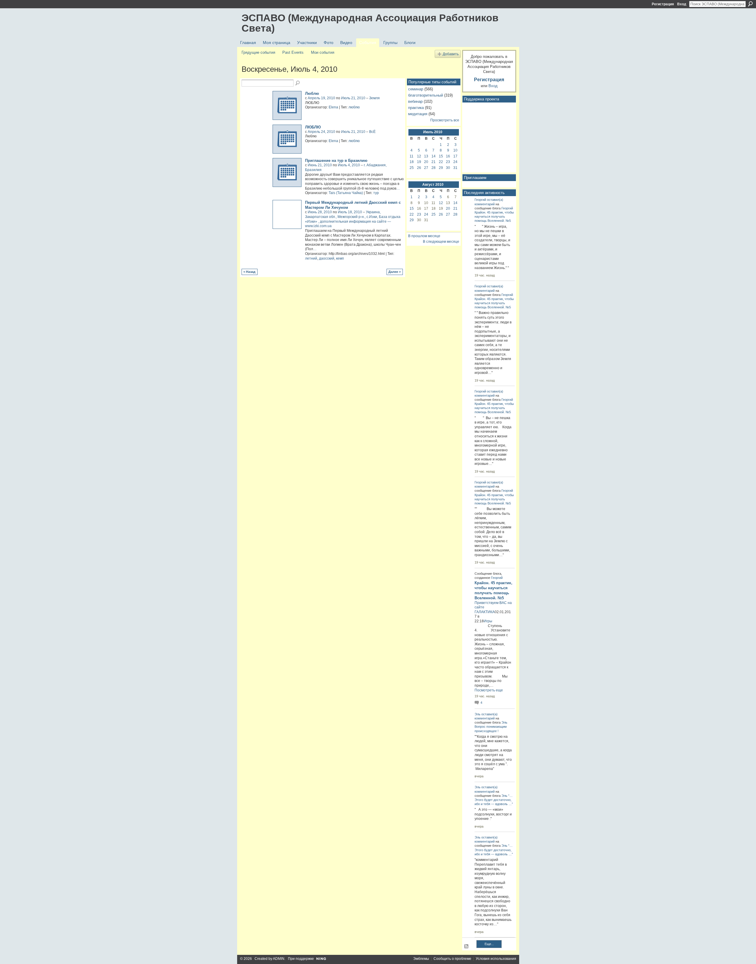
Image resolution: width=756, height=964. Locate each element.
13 (426, 156)
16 (448, 156)
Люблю (312, 93)
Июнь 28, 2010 (320, 212)
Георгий (480, 199)
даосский (326, 258)
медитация (417, 114)
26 (419, 168)
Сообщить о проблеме (452, 959)
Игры (488, 621)
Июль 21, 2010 (353, 98)
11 (411, 156)
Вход (681, 4)
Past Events (293, 52)
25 (412, 168)
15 (441, 156)
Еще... (489, 944)
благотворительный (425, 95)
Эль (477, 714)
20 (426, 162)
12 (419, 156)
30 (448, 168)
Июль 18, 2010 (350, 212)
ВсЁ (372, 132)
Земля (374, 98)
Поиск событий (298, 83)
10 (455, 150)
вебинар (415, 101)
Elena (333, 107)
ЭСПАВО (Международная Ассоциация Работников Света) (370, 23)
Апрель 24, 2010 (321, 132)
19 (419, 162)
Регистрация (663, 4)
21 (433, 162)
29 (441, 168)
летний (311, 258)
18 (412, 162)
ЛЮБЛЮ (313, 127)
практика (416, 107)
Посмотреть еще (489, 690)
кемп (340, 258)
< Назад (249, 271)
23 (448, 162)
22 (441, 162)
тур (376, 193)
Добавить (451, 54)
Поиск (750, 3)
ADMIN (278, 959)
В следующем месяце (441, 242)
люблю (354, 107)
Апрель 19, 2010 (321, 98)
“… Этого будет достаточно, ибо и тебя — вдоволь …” (494, 800)
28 (433, 168)
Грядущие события (258, 52)
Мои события (322, 52)
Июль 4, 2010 (349, 165)
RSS (466, 946)
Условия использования (496, 959)
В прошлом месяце (424, 236)
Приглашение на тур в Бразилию (336, 160)
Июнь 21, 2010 (320, 165)
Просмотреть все (444, 120)
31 (455, 168)
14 (433, 156)
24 (455, 162)
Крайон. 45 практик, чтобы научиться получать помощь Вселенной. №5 (494, 216)
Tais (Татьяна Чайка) (346, 193)
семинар (415, 89)
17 (455, 156)
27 (426, 168)
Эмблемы (421, 959)
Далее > (394, 271)
